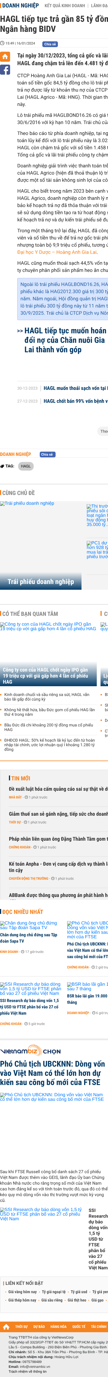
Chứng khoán (20, 847)
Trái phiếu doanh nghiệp (40, 582)
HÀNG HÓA (59, 1327)
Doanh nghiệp (20, 5)
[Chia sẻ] (5, 70)
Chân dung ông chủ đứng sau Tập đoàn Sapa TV (28, 938)
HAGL (26, 466)
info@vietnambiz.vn (35, 1367)
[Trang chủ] (5, 57)
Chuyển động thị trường (28, 879)
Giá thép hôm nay (22, 1300)
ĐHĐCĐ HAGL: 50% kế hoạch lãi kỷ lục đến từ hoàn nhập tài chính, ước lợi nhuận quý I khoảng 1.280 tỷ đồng (49, 745)
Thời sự (15, 822)
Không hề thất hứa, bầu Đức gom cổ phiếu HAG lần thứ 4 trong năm (49, 712)
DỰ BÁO (39, 1327)
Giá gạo (97, 1300)
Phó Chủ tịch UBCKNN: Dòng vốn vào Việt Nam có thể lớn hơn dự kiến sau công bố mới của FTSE (52, 1073)
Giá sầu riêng (51, 1300)
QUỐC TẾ (78, 1327)
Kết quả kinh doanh (65, 5)
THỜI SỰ (21, 1327)
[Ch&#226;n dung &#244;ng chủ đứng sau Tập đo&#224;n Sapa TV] (31, 925)
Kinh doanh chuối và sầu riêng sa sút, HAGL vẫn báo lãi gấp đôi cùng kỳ (46, 697)
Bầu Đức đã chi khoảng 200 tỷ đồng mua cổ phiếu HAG (48, 727)
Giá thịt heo (77, 1300)
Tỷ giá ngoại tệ (54, 1292)
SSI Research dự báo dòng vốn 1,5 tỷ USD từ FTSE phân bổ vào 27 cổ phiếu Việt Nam (29, 1007)
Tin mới (20, 778)
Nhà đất (15, 797)
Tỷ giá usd (79, 1292)
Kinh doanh (9, 952)
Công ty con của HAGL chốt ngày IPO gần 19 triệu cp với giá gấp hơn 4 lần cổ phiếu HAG (45, 676)
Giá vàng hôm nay (22, 1292)
